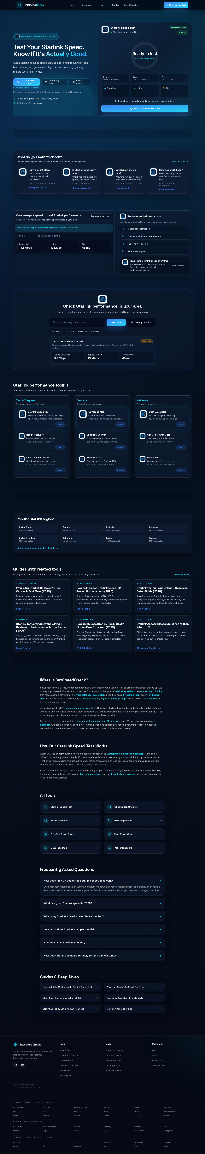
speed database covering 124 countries (98, 721)
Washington (138, 1142)
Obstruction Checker (69, 1055)
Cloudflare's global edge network (125, 753)
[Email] (22, 1065)
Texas (65, 331)
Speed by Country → (115, 1050)
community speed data (77, 708)
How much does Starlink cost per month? (102, 929)
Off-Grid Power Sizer (69, 1065)
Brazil (106, 1111)
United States (18, 1107)
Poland (106, 1115)
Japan (15, 1115)
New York (107, 1142)
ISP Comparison (67, 1075)
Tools (102, 5)
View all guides (182, 574)
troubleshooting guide (123, 774)
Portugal (137, 1115)
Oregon (137, 1146)
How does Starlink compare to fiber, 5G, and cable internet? (102, 955)
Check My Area (54, 82)
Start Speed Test (177, 5)
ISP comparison (131, 695)
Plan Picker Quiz (67, 1070)
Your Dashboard (113, 1070)
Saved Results (131, 5)
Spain (45, 1111)
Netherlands (78, 1111)
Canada (46, 1107)
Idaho (166, 1146)
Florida (76, 1142)
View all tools (179, 161)
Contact (155, 1055)
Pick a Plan (79, 82)
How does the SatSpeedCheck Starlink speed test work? (102, 881)
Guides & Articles (113, 1060)
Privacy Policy (158, 1060)
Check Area (116, 322)
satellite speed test (125, 691)
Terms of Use (158, 1065)
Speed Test (65, 1050)
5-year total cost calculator (89, 695)
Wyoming (77, 1146)
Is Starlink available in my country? (102, 942)
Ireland (166, 1115)
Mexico (137, 1111)
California (55, 331)
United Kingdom (80, 331)
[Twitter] (15, 1065)
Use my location (142, 322)
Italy (15, 1111)
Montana (46, 1146)
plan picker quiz (90, 698)
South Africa (139, 1131)
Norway (46, 1115)
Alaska (106, 1146)
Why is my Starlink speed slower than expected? (102, 916)
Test (72, 5)
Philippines (168, 1131)
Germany (107, 1107)
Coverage (87, 5)
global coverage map (114, 698)
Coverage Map (113, 1065)
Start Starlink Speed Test (147, 108)
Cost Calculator (66, 1060)
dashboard (150, 698)
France (136, 1107)
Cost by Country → (114, 1055)
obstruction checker (151, 691)
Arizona (16, 1146)
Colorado (168, 1142)
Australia (95, 331)
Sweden (76, 1115)
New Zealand (169, 1111)
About (155, 1050)
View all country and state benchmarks (36, 548)
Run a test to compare (100, 216)
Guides (115, 5)
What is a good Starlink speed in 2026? (102, 903)
